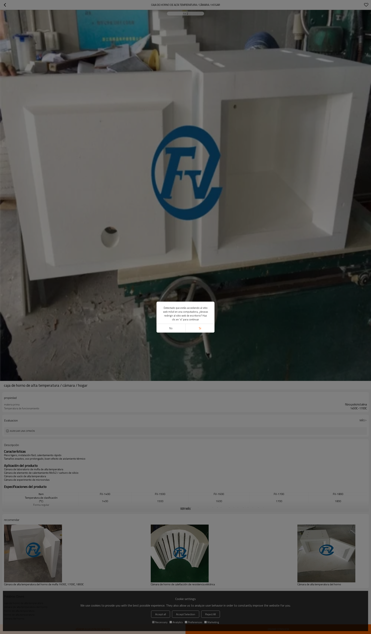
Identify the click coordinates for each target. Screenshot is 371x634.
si (200, 328)
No (171, 328)
